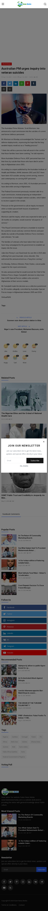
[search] (45, 4)
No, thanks (24, 466)
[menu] (3, 4)
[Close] (43, 441)
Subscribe (35, 460)
